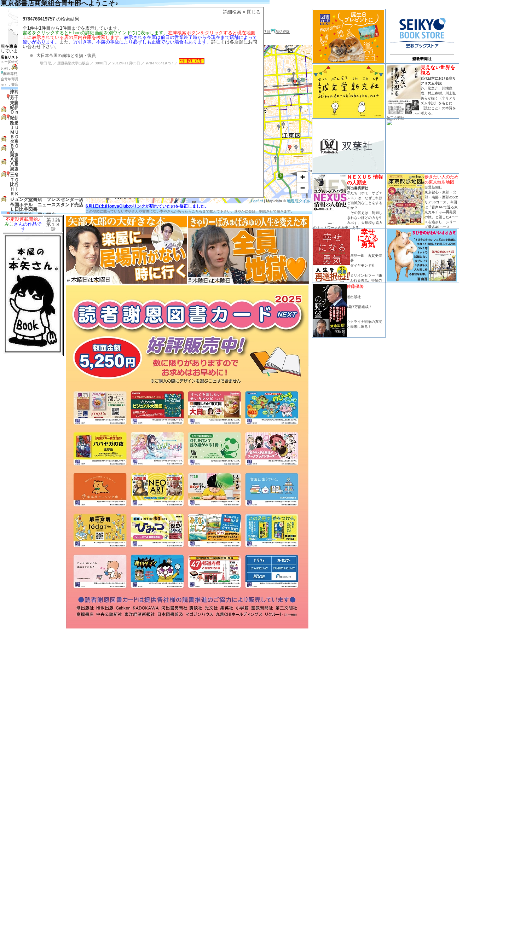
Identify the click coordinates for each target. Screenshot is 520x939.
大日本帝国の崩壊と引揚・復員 (66, 55)
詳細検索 (232, 12)
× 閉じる (252, 12)
